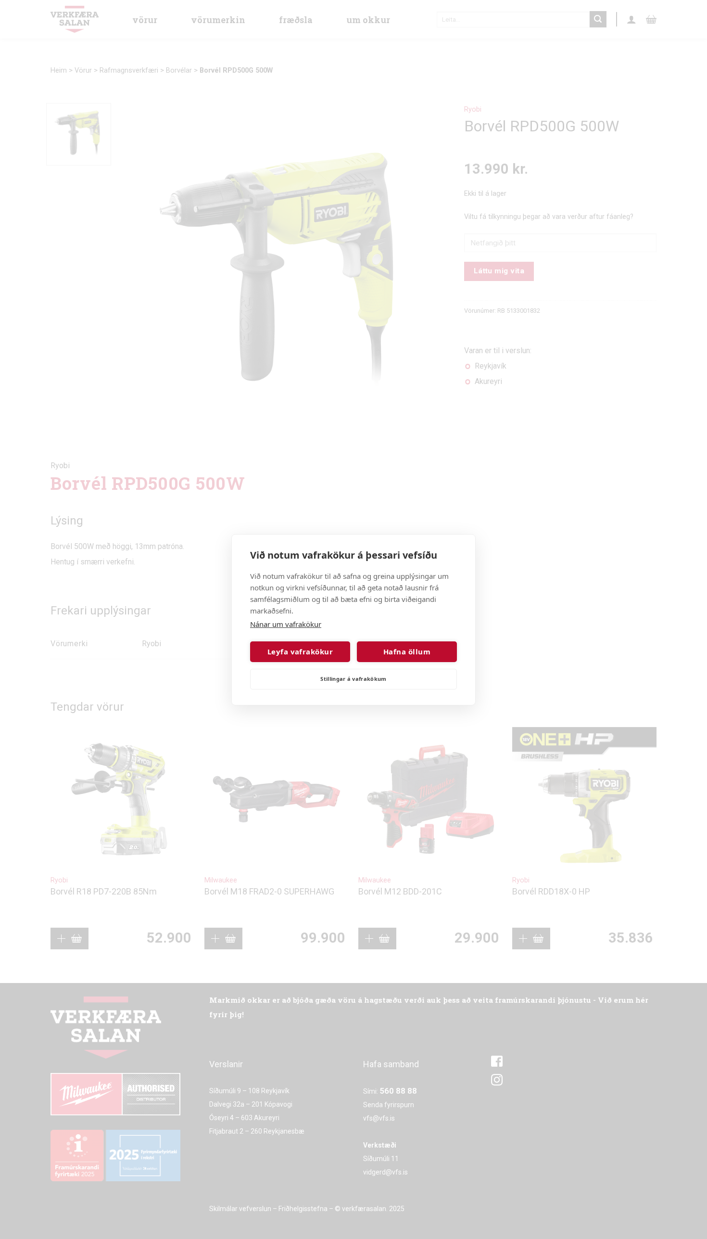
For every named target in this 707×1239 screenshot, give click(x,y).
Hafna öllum (406, 651)
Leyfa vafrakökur (300, 651)
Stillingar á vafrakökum (353, 678)
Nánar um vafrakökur (285, 624)
